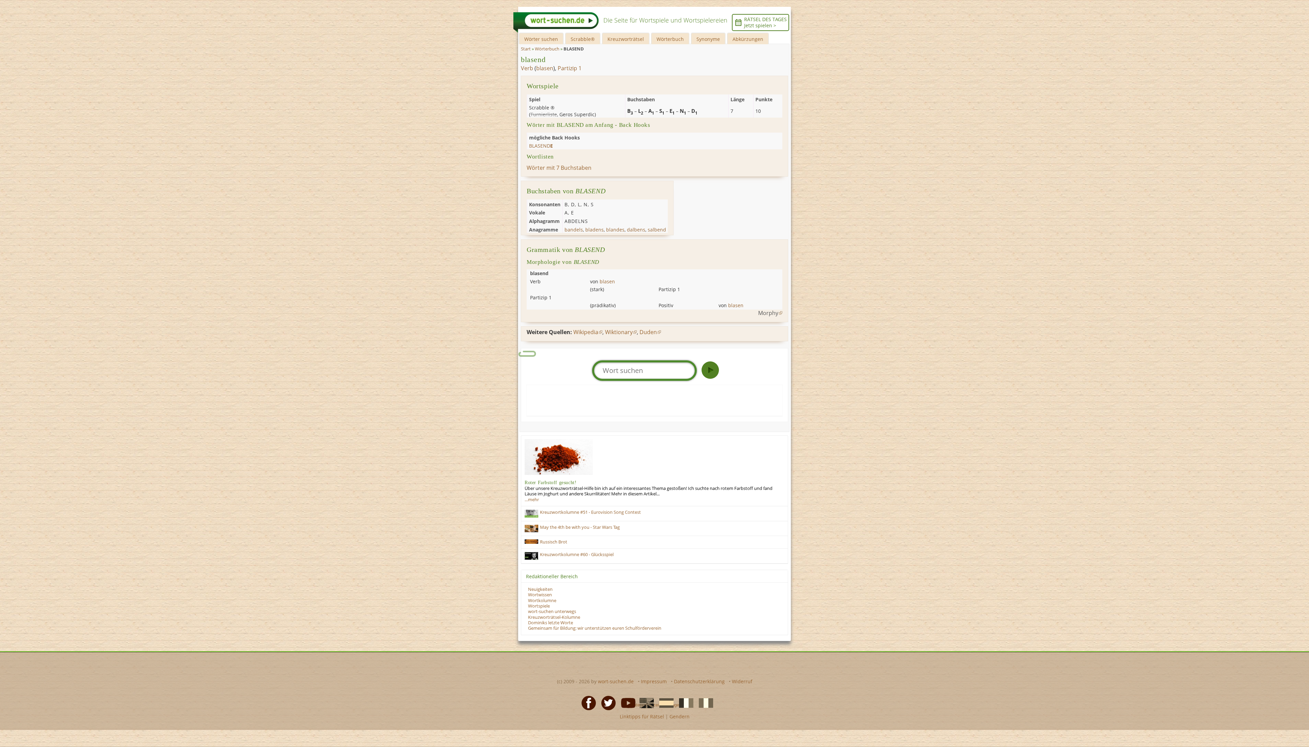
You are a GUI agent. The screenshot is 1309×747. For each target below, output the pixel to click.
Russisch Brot (553, 542)
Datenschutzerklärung (699, 681)
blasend (533, 59)
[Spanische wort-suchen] (664, 703)
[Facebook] (586, 703)
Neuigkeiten (540, 589)
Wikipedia (585, 332)
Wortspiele (539, 606)
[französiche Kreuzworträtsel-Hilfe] (684, 703)
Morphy (768, 313)
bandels (574, 229)
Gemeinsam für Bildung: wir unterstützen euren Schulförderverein (594, 628)
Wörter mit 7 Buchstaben (559, 167)
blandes (615, 229)
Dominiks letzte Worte (550, 623)
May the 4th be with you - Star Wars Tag (580, 527)
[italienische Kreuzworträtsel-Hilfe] (704, 703)
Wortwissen (540, 595)
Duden (648, 332)
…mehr (532, 500)
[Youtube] (626, 703)
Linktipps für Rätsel (642, 716)
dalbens (636, 229)
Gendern (679, 716)
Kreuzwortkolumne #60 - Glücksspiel (577, 554)
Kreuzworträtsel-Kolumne (554, 617)
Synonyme (708, 39)
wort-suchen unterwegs (552, 611)
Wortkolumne (542, 600)
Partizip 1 (570, 68)
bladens (594, 229)
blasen (544, 68)
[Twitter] (606, 703)
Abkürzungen (748, 39)
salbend (657, 229)
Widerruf (742, 681)
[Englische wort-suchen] (644, 703)
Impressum (654, 681)
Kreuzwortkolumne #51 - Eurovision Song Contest (590, 512)
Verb (527, 68)
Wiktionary (619, 332)
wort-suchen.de (616, 681)
